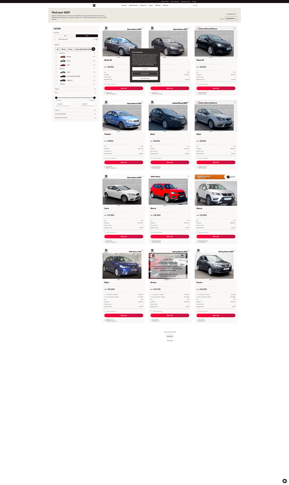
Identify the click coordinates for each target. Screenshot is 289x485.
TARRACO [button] (70, 80)
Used (87, 35)
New (65, 35)
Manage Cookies (145, 73)
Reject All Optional (145, 78)
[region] (145, 65)
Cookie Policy (140, 64)
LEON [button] (68, 72)
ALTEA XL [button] (62, 53)
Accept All (145, 68)
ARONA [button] (69, 56)
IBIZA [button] (68, 65)
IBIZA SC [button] (62, 68)
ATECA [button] (69, 61)
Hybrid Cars (143, 5)
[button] (124, 42)
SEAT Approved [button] (63, 39)
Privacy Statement (149, 64)
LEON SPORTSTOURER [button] (73, 76)
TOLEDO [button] (62, 84)
